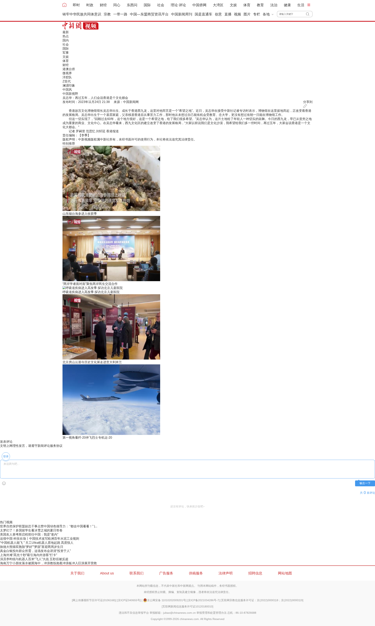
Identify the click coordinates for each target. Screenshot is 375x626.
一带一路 (120, 14)
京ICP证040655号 (129, 600)
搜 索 (309, 14)
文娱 (233, 5)
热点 (65, 36)
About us (107, 573)
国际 (147, 5)
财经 (103, 5)
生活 (300, 5)
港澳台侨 (68, 69)
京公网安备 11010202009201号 (166, 600)
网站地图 (285, 573)
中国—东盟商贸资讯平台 (149, 14)
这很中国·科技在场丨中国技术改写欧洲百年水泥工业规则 (39, 538)
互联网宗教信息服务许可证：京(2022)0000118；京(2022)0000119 (262, 600)
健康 (287, 5)
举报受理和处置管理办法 (211, 612)
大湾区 (218, 5)
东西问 (132, 5)
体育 (246, 5)
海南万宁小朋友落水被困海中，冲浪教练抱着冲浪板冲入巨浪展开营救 (48, 563)
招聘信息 (255, 573)
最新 (65, 32)
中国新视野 (70, 93)
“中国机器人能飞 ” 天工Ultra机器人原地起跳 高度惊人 (36, 542)
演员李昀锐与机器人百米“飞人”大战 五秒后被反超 (34, 559)
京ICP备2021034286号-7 (203, 600)
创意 (218, 14)
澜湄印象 (68, 85)
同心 (116, 5)
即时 (76, 5)
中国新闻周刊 (181, 14)
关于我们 (77, 573)
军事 (65, 52)
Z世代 (66, 81)
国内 (65, 40)
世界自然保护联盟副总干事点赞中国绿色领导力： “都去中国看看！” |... (48, 526)
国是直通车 (203, 14)
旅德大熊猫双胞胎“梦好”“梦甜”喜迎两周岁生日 (31, 546)
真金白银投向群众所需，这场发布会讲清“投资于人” (35, 551)
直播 (227, 14)
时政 (89, 5)
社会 (160, 5)
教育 (260, 5)
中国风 (67, 89)
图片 (247, 14)
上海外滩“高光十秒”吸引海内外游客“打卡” (28, 555)
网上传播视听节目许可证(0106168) (94, 600)
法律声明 (226, 573)
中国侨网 (199, 5)
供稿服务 (196, 573)
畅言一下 (365, 483)
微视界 (67, 73)
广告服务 (166, 573)
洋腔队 (67, 77)
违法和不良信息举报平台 (134, 612)
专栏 (256, 14)
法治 (273, 5)
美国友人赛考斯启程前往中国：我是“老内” (29, 534)
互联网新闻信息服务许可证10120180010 (187, 606)
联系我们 (136, 573)
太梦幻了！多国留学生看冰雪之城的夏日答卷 (31, 530)
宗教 (107, 14)
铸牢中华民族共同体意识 (81, 14)
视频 (237, 14)
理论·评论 (178, 5)
